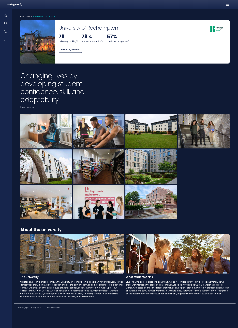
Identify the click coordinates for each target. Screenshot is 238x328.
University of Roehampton (44, 16)
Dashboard (25, 16)
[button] (228, 5)
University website (70, 49)
